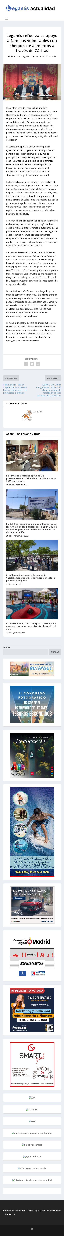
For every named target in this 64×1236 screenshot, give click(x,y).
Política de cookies (51, 1210)
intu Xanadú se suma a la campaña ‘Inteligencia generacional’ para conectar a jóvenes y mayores (31, 578)
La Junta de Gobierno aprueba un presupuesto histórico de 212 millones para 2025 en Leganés (31, 478)
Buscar (6, 647)
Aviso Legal (34, 1210)
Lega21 (25, 56)
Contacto (10, 1214)
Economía (51, 56)
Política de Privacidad (14, 1210)
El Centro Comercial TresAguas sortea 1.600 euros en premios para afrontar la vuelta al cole (31, 626)
